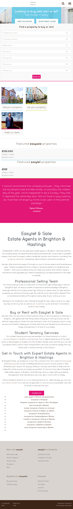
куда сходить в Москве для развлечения (39, 397)
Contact (41, 487)
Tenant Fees (11, 461)
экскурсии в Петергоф (39, 400)
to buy (46, 327)
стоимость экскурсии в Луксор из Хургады (39, 419)
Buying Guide (12, 481)
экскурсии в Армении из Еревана (39, 425)
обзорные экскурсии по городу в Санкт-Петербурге (39, 402)
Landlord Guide (44, 454)
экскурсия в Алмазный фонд (39, 413)
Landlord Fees (43, 461)
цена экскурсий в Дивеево (39, 405)
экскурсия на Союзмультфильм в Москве (39, 416)
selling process (59, 296)
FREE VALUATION (24, 21)
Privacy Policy (43, 491)
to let (37, 327)
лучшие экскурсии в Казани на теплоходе (39, 408)
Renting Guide (12, 454)
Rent (8, 467)
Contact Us (36, 393)
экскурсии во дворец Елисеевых (39, 422)
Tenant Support (13, 457)
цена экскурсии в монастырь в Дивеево (39, 427)
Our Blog (41, 484)
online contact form (13, 383)
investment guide (47, 21)
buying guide (13, 364)
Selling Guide (12, 484)
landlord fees (33, 307)
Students (10, 464)
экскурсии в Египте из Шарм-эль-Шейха (39, 411)
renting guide (65, 361)
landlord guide (17, 304)
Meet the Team (43, 481)
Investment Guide (44, 457)
